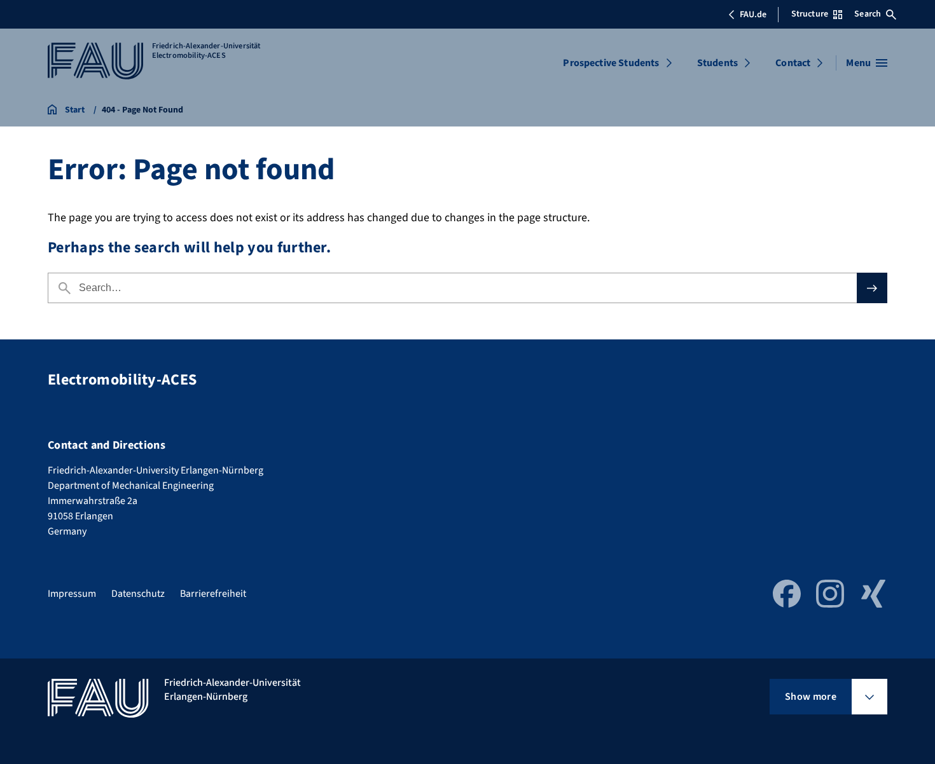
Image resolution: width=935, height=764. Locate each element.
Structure (809, 14)
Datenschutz (138, 594)
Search (867, 14)
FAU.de (753, 14)
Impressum (72, 594)
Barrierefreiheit (213, 594)
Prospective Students (611, 63)
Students (717, 63)
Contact (792, 63)
